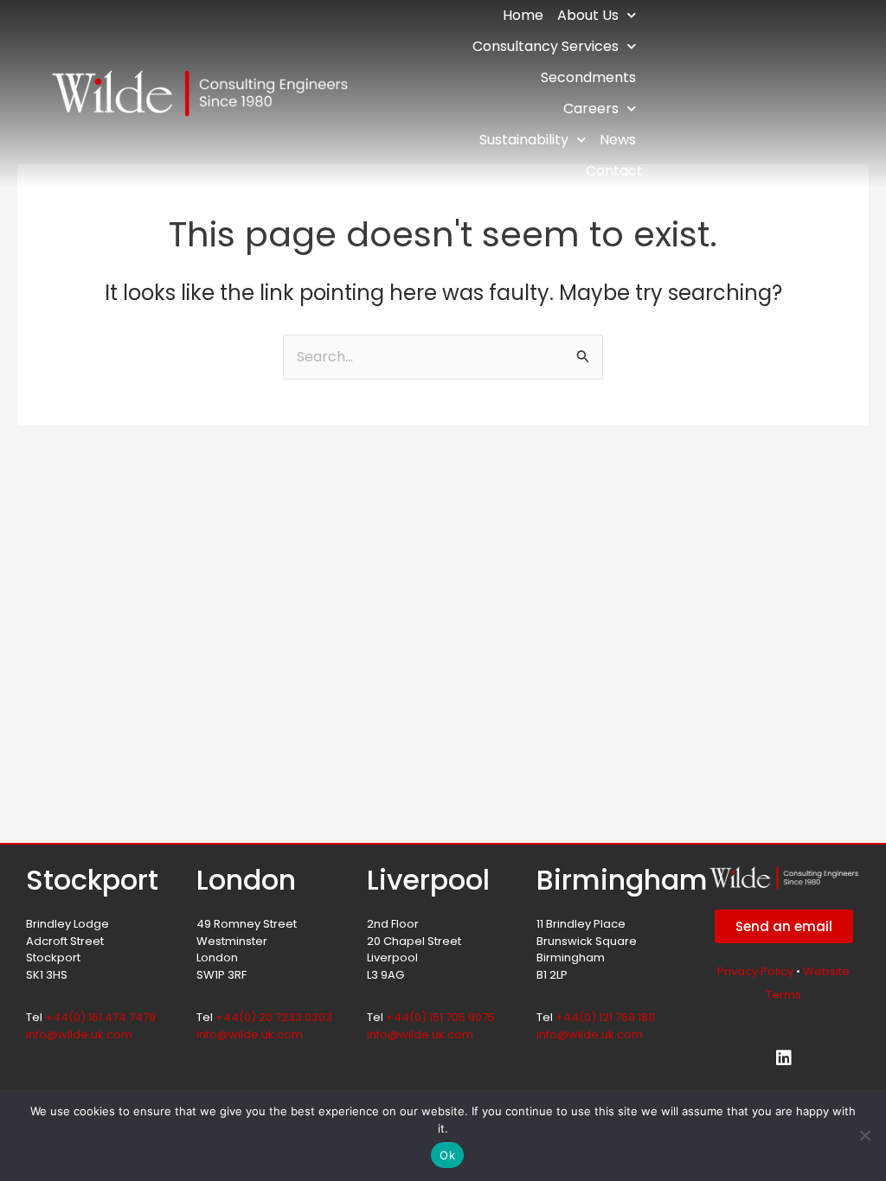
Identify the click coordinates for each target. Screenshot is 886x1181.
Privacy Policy (755, 971)
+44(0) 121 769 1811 (605, 1017)
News (618, 140)
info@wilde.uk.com (79, 1034)
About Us (588, 15)
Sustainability (523, 140)
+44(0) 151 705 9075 (440, 1017)
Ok (447, 1155)
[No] (864, 1135)
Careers (591, 108)
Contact (614, 171)
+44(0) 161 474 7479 (100, 1017)
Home (523, 15)
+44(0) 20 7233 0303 (273, 1017)
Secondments (588, 77)
